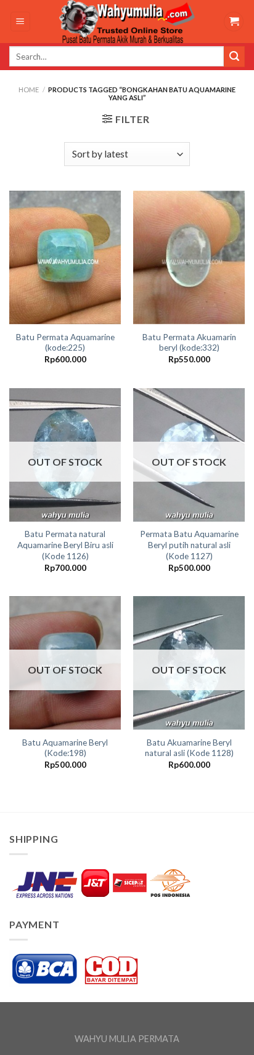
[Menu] (20, 22)
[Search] (234, 56)
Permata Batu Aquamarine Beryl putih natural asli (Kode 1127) (189, 544)
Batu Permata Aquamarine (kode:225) (65, 342)
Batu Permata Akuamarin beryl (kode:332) (189, 342)
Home (28, 90)
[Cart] (234, 22)
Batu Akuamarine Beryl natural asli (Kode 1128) (189, 748)
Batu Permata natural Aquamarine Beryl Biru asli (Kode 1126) (65, 544)
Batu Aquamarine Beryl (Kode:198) (65, 748)
